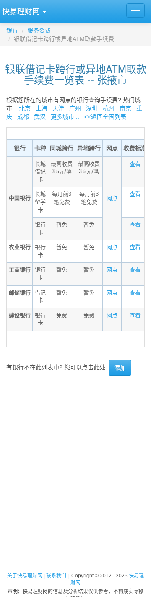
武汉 (40, 116)
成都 (23, 116)
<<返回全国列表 (105, 116)
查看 (135, 164)
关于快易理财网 (24, 576)
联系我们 (56, 576)
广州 (75, 108)
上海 (41, 108)
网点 (112, 198)
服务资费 (39, 30)
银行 (12, 30)
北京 (25, 108)
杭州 (109, 108)
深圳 (92, 108)
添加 (120, 367)
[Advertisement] (75, 459)
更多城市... (63, 116)
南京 (125, 108)
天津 (58, 108)
